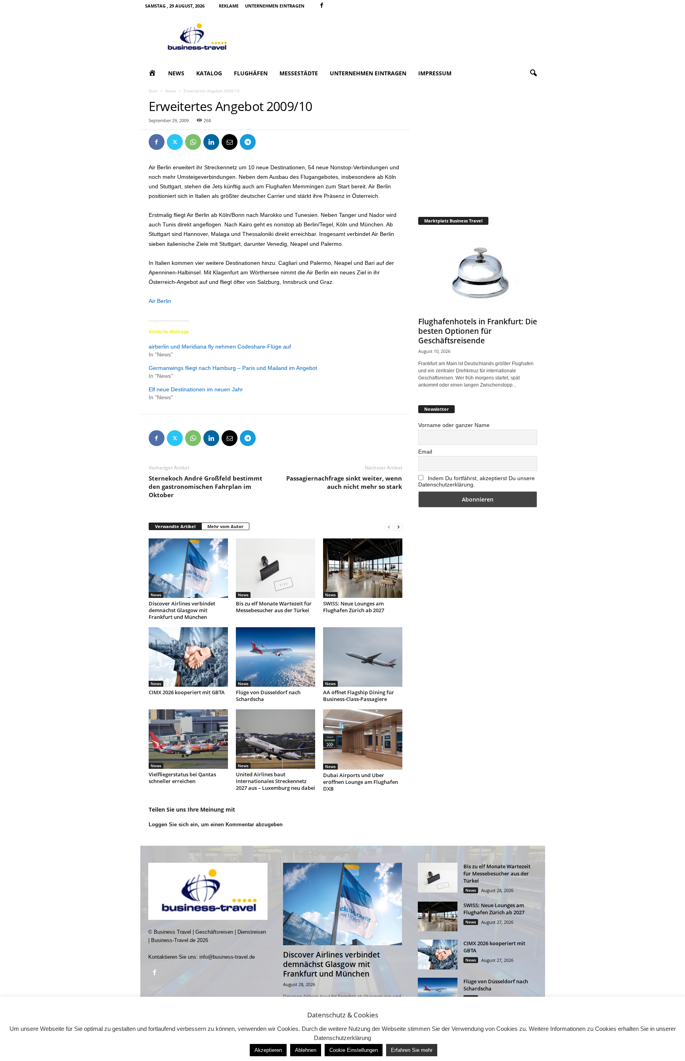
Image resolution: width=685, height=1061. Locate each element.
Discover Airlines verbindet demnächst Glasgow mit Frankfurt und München (182, 610)
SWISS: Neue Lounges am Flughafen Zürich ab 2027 (353, 607)
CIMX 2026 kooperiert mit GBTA (187, 692)
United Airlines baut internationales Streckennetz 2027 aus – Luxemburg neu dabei (275, 781)
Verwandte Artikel (175, 526)
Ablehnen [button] (305, 1050)
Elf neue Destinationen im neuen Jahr (196, 389)
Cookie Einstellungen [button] (353, 1050)
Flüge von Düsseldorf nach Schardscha (268, 696)
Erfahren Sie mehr (411, 1050)
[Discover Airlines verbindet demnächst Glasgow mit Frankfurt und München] (188, 568)
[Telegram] (248, 142)
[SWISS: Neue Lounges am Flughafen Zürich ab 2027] (362, 568)
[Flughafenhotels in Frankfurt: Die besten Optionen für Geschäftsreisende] (477, 273)
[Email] (229, 142)
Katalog (209, 73)
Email (425, 451)
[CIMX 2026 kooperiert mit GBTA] (188, 657)
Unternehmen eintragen (274, 6)
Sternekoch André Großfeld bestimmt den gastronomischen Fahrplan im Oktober (205, 486)
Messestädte (298, 73)
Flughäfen (251, 73)
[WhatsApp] (193, 142)
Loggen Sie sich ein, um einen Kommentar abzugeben (216, 824)
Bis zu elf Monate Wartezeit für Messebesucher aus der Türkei (274, 607)
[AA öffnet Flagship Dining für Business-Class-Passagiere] (362, 657)
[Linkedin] (211, 142)
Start (153, 91)
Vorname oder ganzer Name (454, 425)
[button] (533, 73)
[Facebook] (322, 5)
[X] (175, 142)
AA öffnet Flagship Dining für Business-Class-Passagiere (358, 696)
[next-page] (398, 527)
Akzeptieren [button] (268, 1050)
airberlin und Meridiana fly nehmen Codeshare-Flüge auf (220, 346)
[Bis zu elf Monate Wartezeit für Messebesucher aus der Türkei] (275, 568)
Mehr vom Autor (225, 526)
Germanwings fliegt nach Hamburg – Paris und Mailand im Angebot (233, 368)
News (176, 73)
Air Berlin (160, 301)
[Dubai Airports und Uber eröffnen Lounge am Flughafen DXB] (362, 739)
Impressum (435, 73)
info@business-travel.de (227, 957)
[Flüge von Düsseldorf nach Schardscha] (275, 657)
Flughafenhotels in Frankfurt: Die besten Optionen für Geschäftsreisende (477, 331)
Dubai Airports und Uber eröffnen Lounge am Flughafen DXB (360, 782)
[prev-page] (389, 527)
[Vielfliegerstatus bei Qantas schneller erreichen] (188, 739)
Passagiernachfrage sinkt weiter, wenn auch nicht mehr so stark (344, 482)
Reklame (229, 6)
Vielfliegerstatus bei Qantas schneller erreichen (182, 778)
